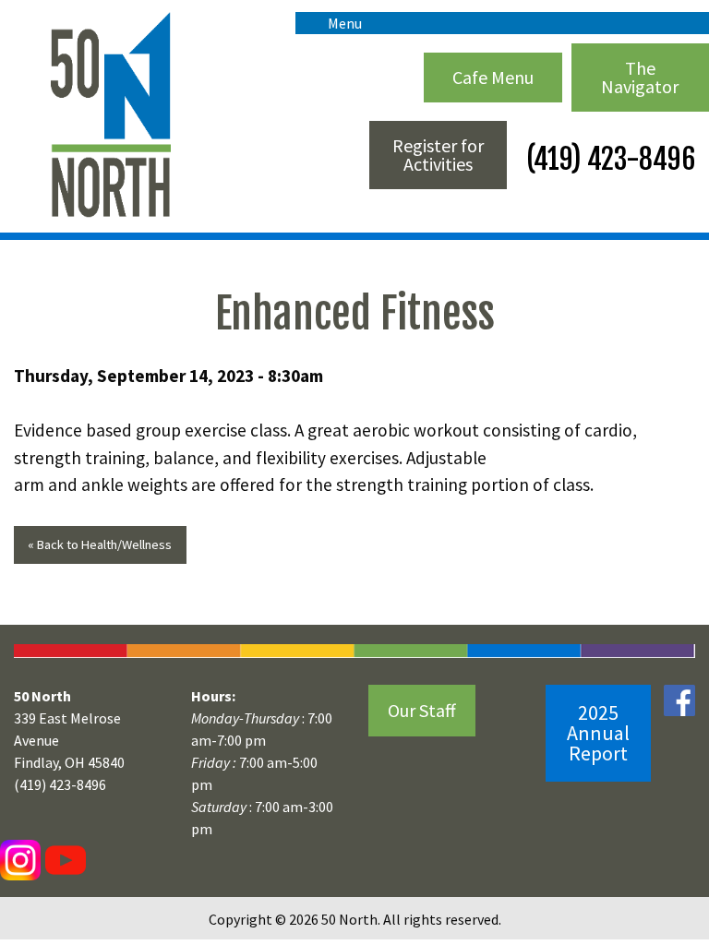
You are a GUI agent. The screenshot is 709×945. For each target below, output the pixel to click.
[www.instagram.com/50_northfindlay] (20, 858)
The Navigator (640, 77)
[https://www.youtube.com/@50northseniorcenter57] (63, 858)
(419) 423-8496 (608, 159)
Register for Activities (438, 154)
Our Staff (422, 710)
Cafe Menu (493, 77)
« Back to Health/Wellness (100, 544)
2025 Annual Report (598, 733)
